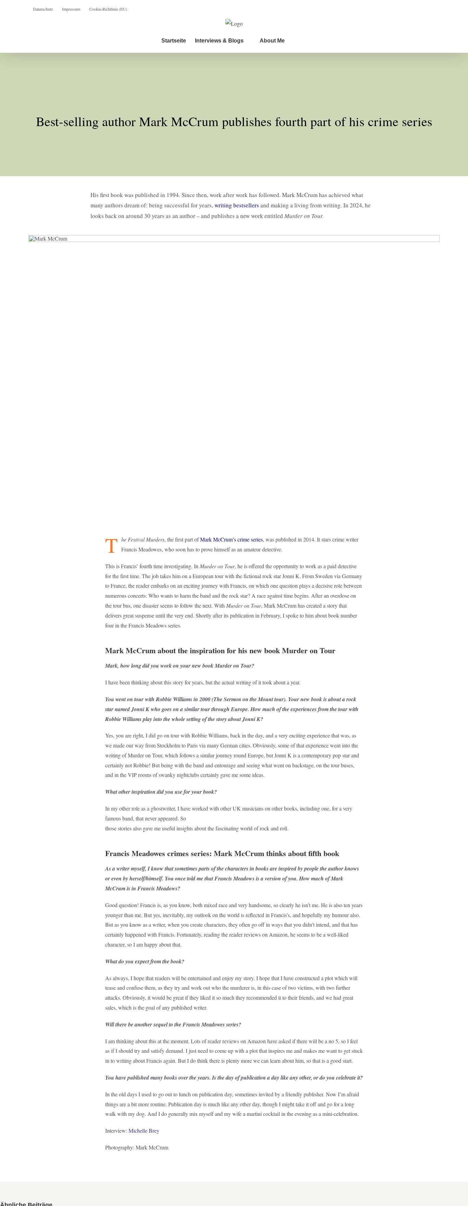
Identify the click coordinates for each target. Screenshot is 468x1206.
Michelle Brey (143, 1130)
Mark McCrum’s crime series (231, 539)
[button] (296, 40)
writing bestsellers (236, 205)
